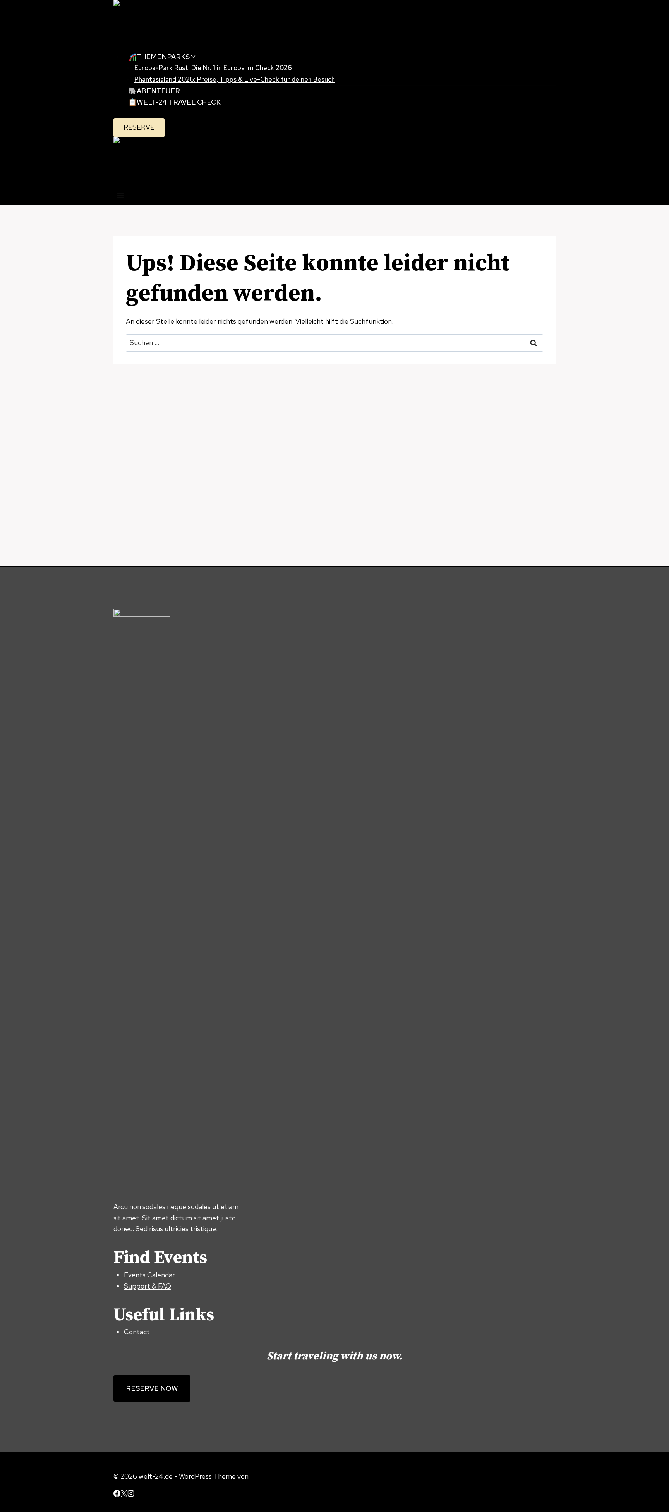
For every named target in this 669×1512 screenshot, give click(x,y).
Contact (137, 1331)
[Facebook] (116, 1494)
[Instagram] (130, 1494)
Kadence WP (269, 1476)
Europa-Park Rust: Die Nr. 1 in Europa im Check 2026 (213, 68)
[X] (123, 1494)
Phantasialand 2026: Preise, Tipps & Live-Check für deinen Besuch (234, 79)
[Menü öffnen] (120, 197)
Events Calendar (149, 1274)
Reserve (139, 127)
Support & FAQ (147, 1286)
